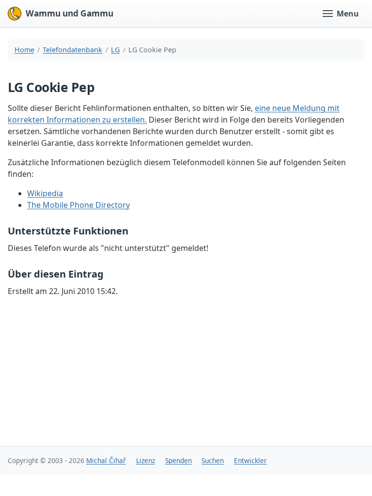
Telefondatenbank (72, 49)
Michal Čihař (106, 460)
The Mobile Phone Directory (78, 205)
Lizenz (145, 460)
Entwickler (250, 460)
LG (115, 49)
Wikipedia (45, 193)
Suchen (213, 460)
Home (24, 49)
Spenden (178, 460)
